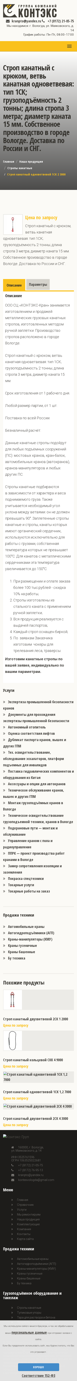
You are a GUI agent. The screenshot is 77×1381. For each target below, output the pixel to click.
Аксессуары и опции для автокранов (37, 783)
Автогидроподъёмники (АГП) (31, 932)
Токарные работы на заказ (29, 891)
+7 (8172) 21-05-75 (60, 21)
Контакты (23, 1234)
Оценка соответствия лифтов (31, 733)
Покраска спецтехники (26, 878)
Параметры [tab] (38, 284)
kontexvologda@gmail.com (36, 1180)
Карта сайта (25, 1239)
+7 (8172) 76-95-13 (30, 1170)
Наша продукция (31, 161)
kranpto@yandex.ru (26, 21)
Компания (24, 1229)
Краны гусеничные (22, 945)
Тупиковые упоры (29, 1312)
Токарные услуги (21, 884)
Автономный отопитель (27, 727)
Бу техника (16, 958)
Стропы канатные (19, 168)
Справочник (25, 1204)
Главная (8, 161)
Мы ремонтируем (28, 1214)
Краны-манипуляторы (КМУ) (30, 939)
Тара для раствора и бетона (36, 1317)
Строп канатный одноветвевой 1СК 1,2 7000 (37, 1091)
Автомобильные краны (26, 926)
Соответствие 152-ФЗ (38, 1375)
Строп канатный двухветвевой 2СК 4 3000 (35, 1118)
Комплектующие (28, 1224)
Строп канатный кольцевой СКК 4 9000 (33, 1059)
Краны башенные (21, 951)
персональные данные (29, 1332)
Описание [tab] (14, 285)
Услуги (21, 1209)
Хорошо (38, 1367)
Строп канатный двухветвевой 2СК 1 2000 (35, 1018)
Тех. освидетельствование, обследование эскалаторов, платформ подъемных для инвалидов (33, 758)
